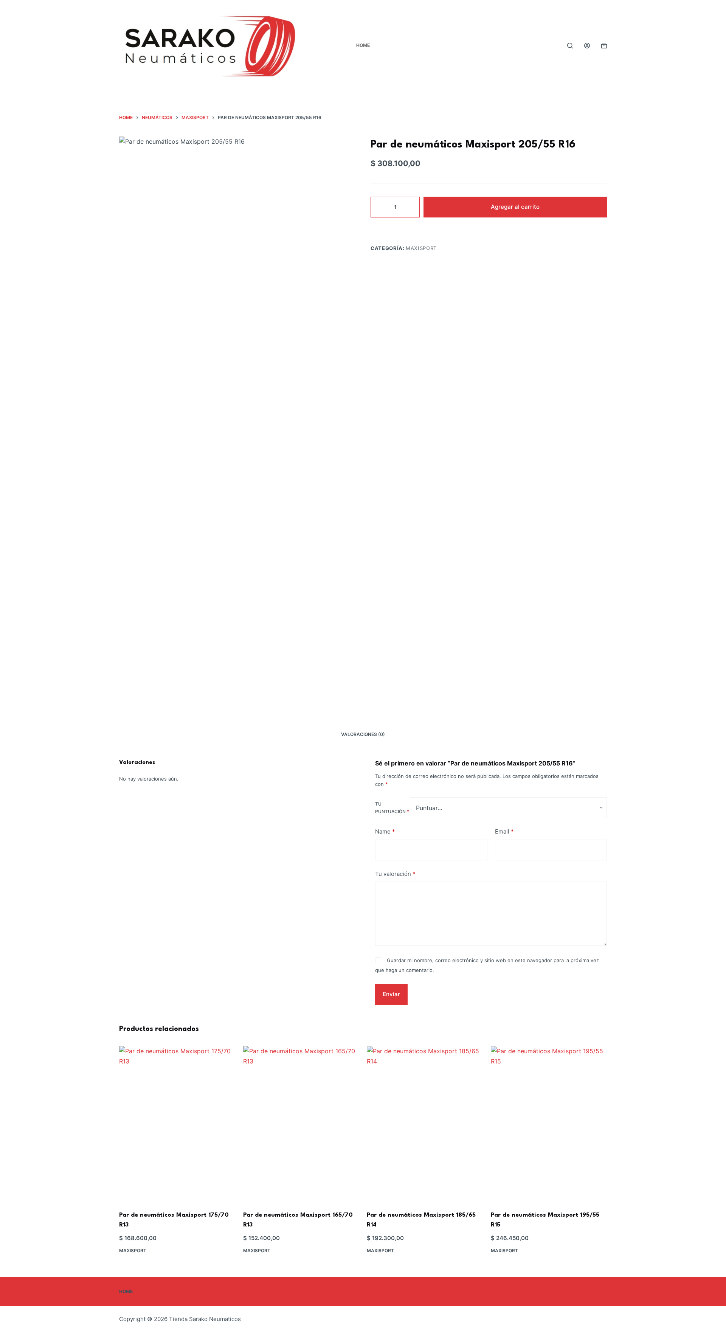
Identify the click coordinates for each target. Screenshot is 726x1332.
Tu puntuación (392, 807)
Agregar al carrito (515, 206)
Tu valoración (395, 873)
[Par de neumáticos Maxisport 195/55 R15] (549, 1123)
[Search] (570, 45)
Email (504, 831)
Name (385, 831)
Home (363, 45)
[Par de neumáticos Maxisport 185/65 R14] (425, 1123)
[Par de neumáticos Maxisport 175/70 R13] (177, 1123)
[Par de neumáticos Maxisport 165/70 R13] (301, 1123)
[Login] (587, 45)
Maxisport (421, 248)
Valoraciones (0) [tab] (363, 734)
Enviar (391, 993)
